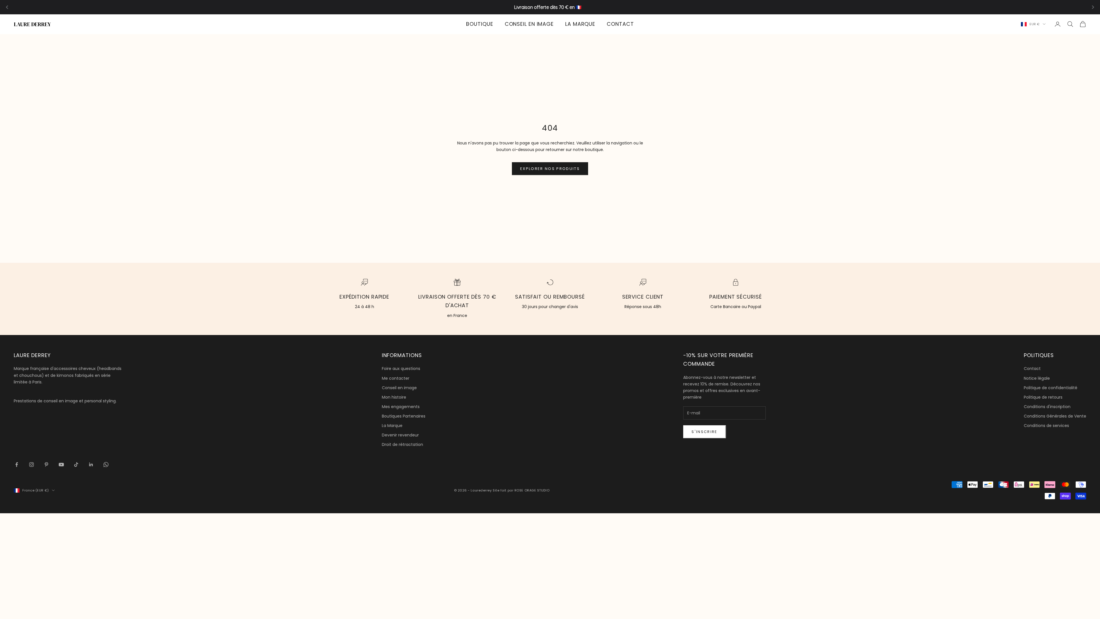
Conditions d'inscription (1047, 407)
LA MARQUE (580, 24)
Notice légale (1037, 378)
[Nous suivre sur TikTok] (76, 464)
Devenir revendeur (400, 435)
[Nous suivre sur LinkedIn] (91, 464)
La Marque (392, 425)
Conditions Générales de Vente (1055, 416)
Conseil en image (399, 388)
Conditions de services (1046, 425)
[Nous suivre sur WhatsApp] (106, 464)
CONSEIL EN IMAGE (529, 24)
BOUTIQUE (479, 24)
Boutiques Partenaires (403, 416)
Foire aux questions (401, 368)
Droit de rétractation (402, 444)
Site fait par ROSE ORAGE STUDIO (521, 490)
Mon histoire (394, 397)
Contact (1032, 368)
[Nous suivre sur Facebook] (16, 464)
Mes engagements (401, 407)
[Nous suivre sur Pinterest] (46, 464)
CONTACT (620, 24)
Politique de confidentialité (1050, 388)
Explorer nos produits (550, 168)
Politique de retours (1043, 397)
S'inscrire (704, 431)
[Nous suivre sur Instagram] (31, 464)
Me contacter (395, 378)
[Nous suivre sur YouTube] (61, 464)
